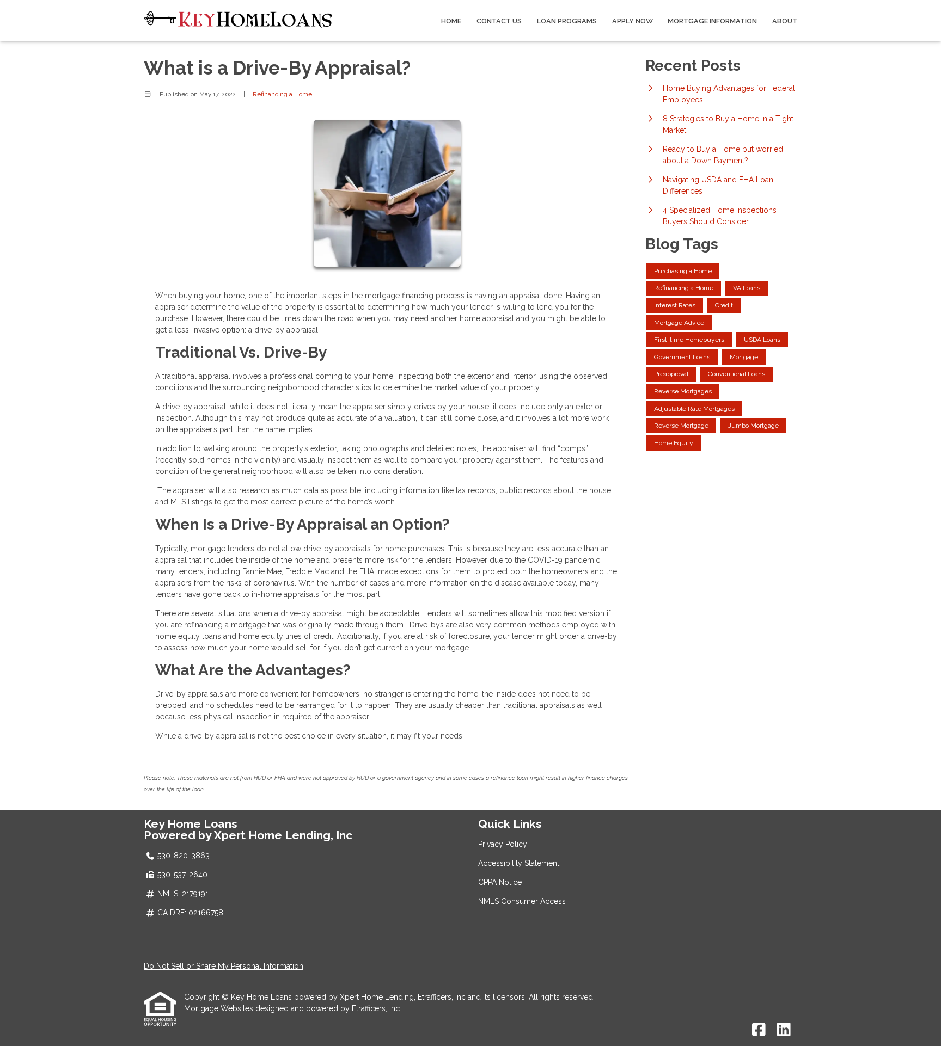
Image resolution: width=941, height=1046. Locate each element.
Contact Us (499, 21)
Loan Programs (567, 21)
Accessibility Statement (518, 863)
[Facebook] (758, 1030)
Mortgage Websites (219, 1008)
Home (451, 21)
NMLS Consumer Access (522, 901)
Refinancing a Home (282, 94)
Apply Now (632, 21)
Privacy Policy (502, 844)
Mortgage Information (712, 21)
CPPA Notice (500, 882)
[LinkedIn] (783, 1030)
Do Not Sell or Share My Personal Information (223, 966)
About (784, 21)
